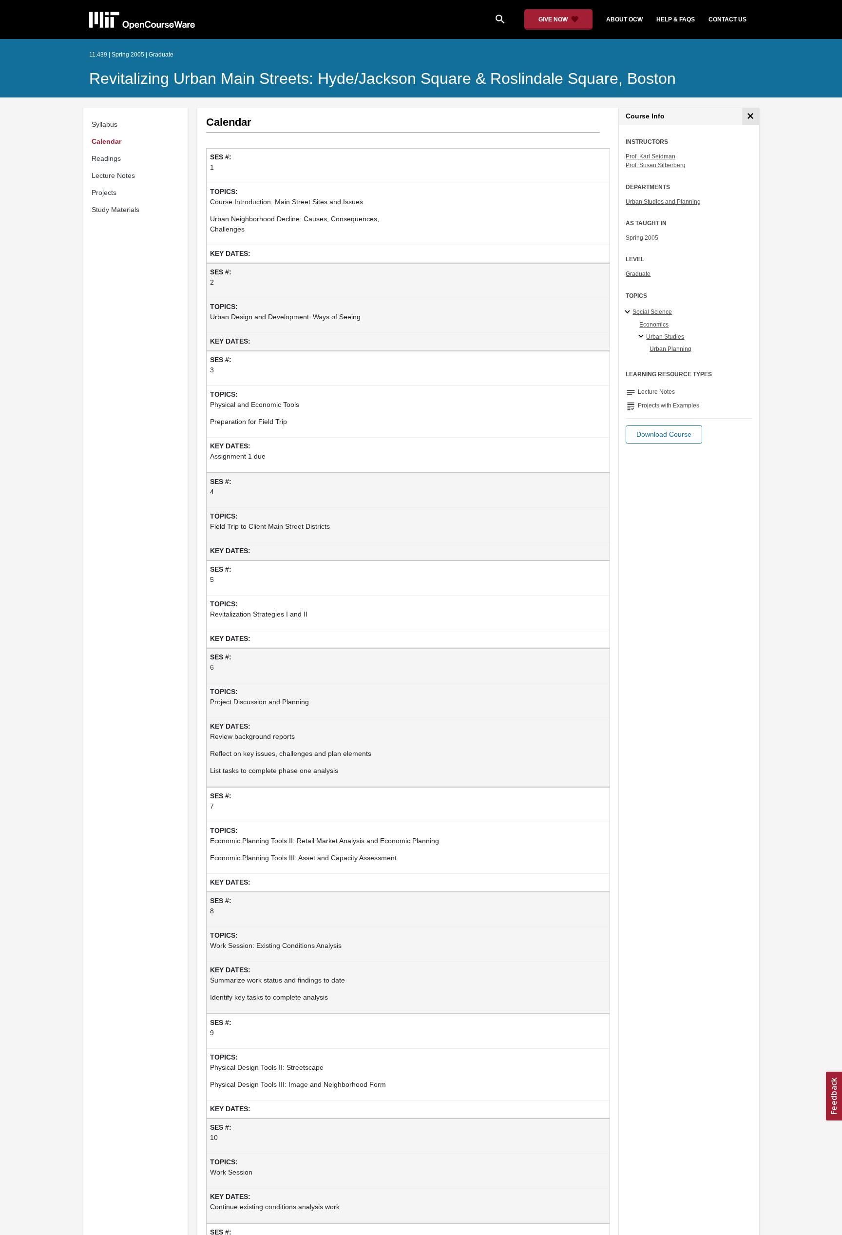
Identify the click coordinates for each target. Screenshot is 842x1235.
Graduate (638, 273)
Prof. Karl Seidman (650, 156)
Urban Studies (665, 336)
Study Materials (115, 209)
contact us (727, 19)
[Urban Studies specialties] (642, 336)
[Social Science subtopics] (628, 312)
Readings (106, 158)
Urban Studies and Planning (663, 201)
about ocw (624, 19)
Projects (104, 192)
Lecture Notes (113, 175)
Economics (654, 324)
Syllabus (104, 124)
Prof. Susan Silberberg (656, 165)
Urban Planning (670, 349)
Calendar (106, 141)
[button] (664, 434)
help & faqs (675, 19)
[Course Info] (750, 116)
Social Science (652, 312)
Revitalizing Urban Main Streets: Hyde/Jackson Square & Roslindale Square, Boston (382, 78)
